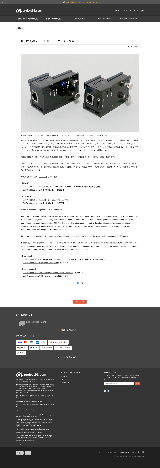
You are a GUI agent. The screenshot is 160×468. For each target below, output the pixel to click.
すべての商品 (80, 19)
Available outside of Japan (131, 19)
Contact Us (65, 382)
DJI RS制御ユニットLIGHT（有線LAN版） (65, 163)
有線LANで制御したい (54, 19)
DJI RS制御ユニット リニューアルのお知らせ (49, 41)
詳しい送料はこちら (69, 330)
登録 (137, 383)
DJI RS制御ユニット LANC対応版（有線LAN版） (47, 140)
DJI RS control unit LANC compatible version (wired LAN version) (48, 273)
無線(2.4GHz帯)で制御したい (29, 19)
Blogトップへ (80, 301)
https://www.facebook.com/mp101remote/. (29, 426)
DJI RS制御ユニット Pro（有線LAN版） (77, 144)
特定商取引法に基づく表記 (127, 452)
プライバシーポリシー (110, 452)
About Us (127, 11)
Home (117, 11)
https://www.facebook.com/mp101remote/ (40, 390)
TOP (99, 452)
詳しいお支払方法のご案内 (67, 357)
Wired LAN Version (106, 19)
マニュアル (43, 177)
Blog (136, 11)
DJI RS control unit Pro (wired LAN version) (39, 259)
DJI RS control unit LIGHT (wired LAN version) (41, 263)
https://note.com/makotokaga (25, 410)
